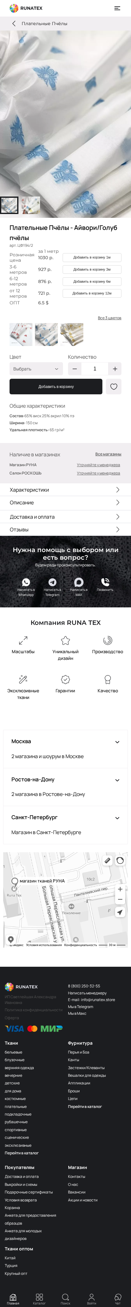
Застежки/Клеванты (86, 1067)
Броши (74, 1091)
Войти (91, 1303)
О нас (73, 1184)
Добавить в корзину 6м (92, 281)
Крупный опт (16, 1273)
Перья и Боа (78, 1052)
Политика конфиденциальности (34, 1010)
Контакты (76, 1176)
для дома (13, 1091)
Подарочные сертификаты (29, 1192)
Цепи (73, 1098)
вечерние (13, 1075)
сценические (17, 1137)
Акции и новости (83, 1200)
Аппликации (79, 1083)
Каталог (39, 1303)
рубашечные (16, 1121)
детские (12, 1083)
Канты (73, 1059)
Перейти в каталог (22, 1153)
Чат (118, 1303)
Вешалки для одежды (87, 1075)
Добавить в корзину (56, 386)
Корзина (12, 1207)
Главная (13, 1303)
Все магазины (108, 454)
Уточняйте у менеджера (98, 464)
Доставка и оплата (22, 1176)
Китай (10, 1258)
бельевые (13, 1052)
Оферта (12, 1017)
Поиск (65, 1303)
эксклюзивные (18, 1145)
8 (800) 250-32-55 (84, 986)
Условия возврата (21, 1200)
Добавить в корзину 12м (92, 293)
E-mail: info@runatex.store (91, 999)
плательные (16, 1106)
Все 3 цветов (109, 318)
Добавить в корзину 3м (92, 269)
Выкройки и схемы (21, 1184)
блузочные (14, 1059)
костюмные (15, 1098)
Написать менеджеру (87, 993)
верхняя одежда (19, 1067)
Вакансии (77, 1192)
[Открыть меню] (117, 8)
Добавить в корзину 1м (92, 257)
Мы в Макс (77, 1013)
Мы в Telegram (80, 1006)
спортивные (16, 1129)
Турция (11, 1265)
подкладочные (18, 1114)
